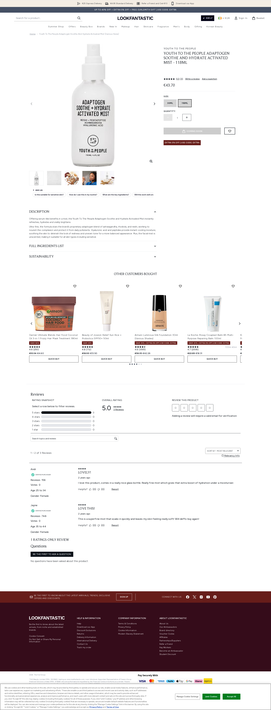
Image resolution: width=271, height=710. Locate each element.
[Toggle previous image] (31, 104)
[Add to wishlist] (229, 131)
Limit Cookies (211, 697)
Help (79, 623)
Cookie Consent (37, 636)
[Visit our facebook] (187, 597)
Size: (166, 96)
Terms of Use (112, 707)
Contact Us (82, 644)
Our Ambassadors (168, 627)
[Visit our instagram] (201, 597)
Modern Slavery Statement (131, 634)
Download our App (86, 627)
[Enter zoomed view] (151, 161)
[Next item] (239, 323)
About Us (163, 623)
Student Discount (167, 654)
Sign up (124, 597)
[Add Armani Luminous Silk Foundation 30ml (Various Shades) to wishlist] (180, 286)
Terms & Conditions (127, 623)
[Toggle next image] (154, 104)
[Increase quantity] (186, 117)
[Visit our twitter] (194, 597)
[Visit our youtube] (208, 597)
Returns (80, 634)
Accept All (231, 697)
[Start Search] (79, 18)
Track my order (84, 647)
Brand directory (166, 630)
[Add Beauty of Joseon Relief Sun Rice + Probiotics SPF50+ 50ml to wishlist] (127, 286)
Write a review (192, 79)
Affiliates (163, 637)
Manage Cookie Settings (187, 697)
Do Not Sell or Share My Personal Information (45, 640)
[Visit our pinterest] (215, 597)
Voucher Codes (166, 634)
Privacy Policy (124, 627)
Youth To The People (180, 48)
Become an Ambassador (171, 651)
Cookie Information (127, 630)
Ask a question (209, 79)
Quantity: (170, 111)
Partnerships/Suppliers (170, 640)
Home (33, 34)
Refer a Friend (166, 644)
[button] (199, 72)
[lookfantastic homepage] (135, 18)
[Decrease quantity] (168, 117)
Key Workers (165, 647)
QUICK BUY (53, 359)
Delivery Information (86, 637)
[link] (241, 18)
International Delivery (87, 640)
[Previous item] (31, 323)
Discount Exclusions (86, 630)
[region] (135, 697)
